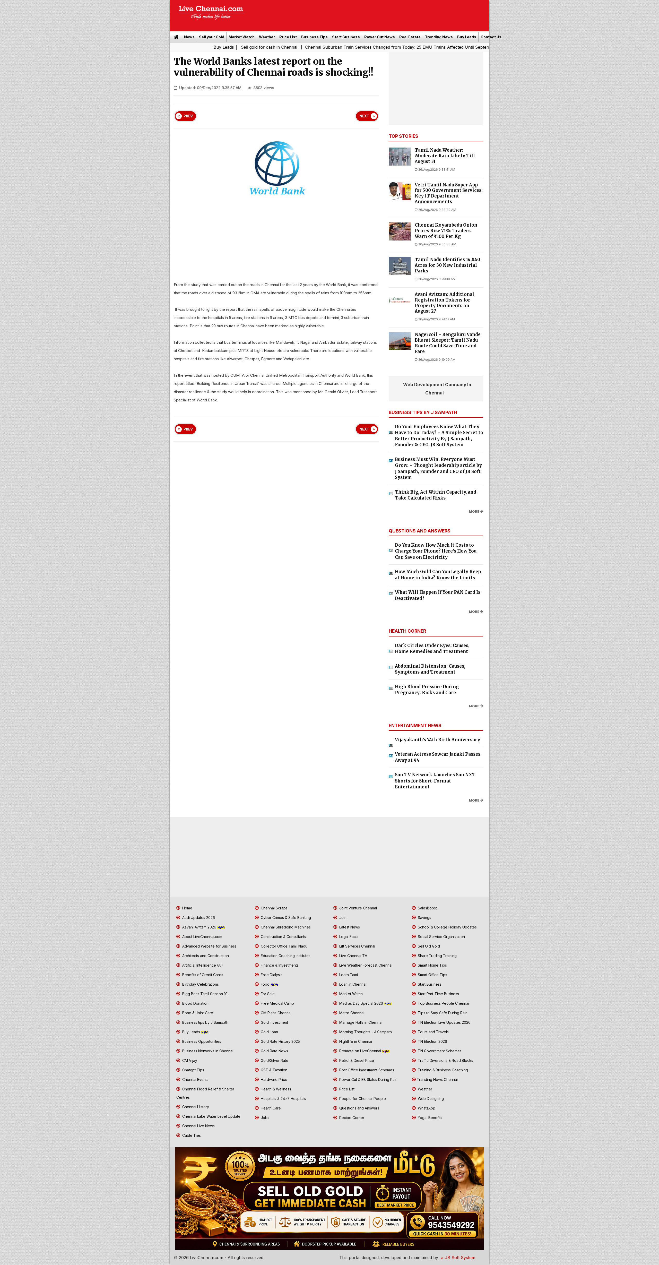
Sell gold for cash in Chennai (195, 47)
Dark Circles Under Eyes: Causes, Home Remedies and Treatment (432, 649)
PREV (188, 116)
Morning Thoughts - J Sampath (365, 1032)
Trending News (439, 37)
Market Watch (242, 37)
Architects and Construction (205, 955)
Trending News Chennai (437, 1079)
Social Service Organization (441, 936)
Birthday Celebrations (200, 984)
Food (265, 984)
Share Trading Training (437, 955)
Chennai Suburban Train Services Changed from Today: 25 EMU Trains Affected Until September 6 (329, 47)
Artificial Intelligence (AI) (202, 965)
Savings (424, 917)
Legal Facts (348, 936)
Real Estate (410, 37)
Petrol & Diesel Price (356, 1060)
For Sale (267, 994)
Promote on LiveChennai (360, 1051)
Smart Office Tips (432, 975)
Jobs (264, 1117)
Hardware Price (273, 1079)
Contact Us (491, 37)
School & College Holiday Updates (447, 927)
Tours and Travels (433, 1032)
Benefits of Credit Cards (202, 975)
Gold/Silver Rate (274, 1060)
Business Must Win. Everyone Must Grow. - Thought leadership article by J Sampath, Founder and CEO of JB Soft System (438, 468)
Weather (267, 37)
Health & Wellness (275, 1089)
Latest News (349, 927)
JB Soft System (459, 1257)
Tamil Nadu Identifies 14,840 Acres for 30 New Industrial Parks (447, 265)
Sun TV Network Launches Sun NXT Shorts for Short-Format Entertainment (435, 781)
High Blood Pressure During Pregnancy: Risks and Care (427, 690)
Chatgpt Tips (192, 1070)
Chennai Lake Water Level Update (210, 1116)
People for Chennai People (362, 1098)
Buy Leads (466, 37)
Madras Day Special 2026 (361, 1003)
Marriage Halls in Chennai (360, 1022)
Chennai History (195, 1107)
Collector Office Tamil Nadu (283, 946)
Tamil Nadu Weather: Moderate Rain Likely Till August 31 (445, 156)
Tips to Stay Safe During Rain (442, 1013)
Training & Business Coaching (442, 1070)
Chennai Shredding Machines (285, 927)
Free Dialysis (271, 975)
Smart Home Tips (432, 965)
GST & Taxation (273, 1070)
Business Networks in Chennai (207, 1051)
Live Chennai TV (352, 955)
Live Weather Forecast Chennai (365, 965)
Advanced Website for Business (209, 946)
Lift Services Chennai (356, 946)
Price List (288, 37)
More (474, 511)
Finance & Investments (279, 965)
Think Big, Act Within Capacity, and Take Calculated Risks (435, 495)
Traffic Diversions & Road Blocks (445, 1060)
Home (186, 908)
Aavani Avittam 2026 (199, 927)
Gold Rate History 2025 (280, 1041)
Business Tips (314, 37)
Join (342, 917)
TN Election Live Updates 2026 (444, 1022)
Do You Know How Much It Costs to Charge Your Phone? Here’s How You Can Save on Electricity (435, 551)
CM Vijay (189, 1060)
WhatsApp (426, 1108)
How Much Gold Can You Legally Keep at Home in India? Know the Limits (438, 575)
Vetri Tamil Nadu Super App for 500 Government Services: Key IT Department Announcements (449, 193)
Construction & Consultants (283, 936)
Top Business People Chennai (443, 1003)
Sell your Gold (211, 37)
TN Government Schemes (439, 1051)
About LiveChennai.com (201, 936)
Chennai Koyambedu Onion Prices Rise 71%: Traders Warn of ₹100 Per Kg (446, 230)
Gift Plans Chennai (275, 1013)
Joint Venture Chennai (357, 908)
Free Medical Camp (277, 1003)
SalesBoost (427, 908)
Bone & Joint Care (197, 1013)
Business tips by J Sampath (204, 1022)
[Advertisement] (369, 13)
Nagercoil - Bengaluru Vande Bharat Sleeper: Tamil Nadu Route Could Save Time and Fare (448, 343)
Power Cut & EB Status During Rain (367, 1079)
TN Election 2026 (432, 1041)
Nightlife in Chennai (355, 1041)
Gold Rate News (274, 1051)
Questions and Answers (358, 1108)
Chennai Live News (198, 1126)
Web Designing (430, 1098)
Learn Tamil (348, 975)
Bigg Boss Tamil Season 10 (204, 994)
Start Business (346, 37)
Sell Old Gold (428, 946)
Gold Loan (269, 1032)
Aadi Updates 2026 (198, 917)
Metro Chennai (351, 1013)
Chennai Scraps (274, 908)
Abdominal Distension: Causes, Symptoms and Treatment (430, 669)
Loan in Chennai (352, 984)
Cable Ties (191, 1135)
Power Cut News (379, 37)
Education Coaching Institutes (285, 955)
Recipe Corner (351, 1117)
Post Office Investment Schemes (366, 1070)
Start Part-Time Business (438, 994)
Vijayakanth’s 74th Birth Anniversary (437, 740)
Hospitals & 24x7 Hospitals (283, 1098)
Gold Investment (274, 1022)
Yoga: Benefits (429, 1117)
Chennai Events (195, 1079)
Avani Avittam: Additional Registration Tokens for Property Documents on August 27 (444, 303)
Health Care (270, 1108)
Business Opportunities (201, 1041)
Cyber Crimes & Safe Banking (285, 917)
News (189, 37)
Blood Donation (195, 1003)
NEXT (364, 116)
